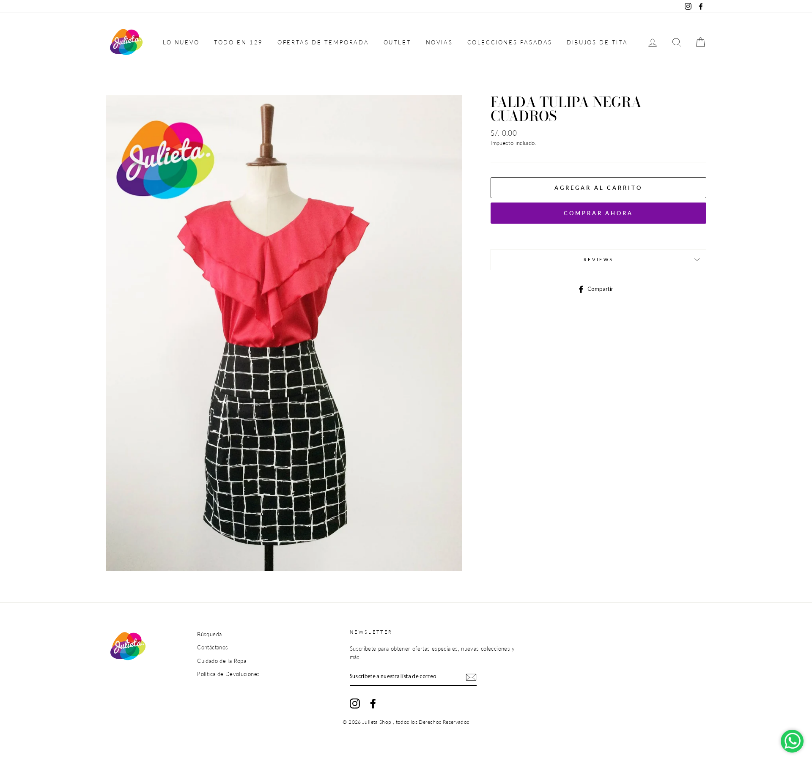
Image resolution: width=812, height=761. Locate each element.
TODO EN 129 (238, 42)
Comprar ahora (598, 213)
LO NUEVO (181, 42)
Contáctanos (212, 647)
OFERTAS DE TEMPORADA (323, 42)
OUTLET (397, 42)
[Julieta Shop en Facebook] (373, 703)
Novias (439, 42)
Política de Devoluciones (228, 674)
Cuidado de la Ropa (221, 660)
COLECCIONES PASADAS (509, 42)
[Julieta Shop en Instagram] (355, 703)
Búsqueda (209, 634)
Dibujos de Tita (597, 42)
